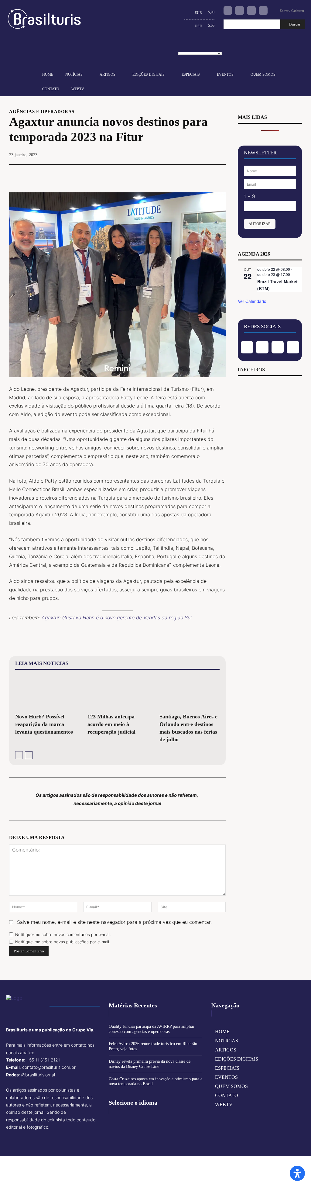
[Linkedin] (251, 10)
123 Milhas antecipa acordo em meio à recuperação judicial (111, 724)
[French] (193, 46)
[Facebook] (228, 10)
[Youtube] (263, 10)
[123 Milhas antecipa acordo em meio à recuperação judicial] (117, 692)
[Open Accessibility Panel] (297, 1173)
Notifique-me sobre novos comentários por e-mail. (63, 934)
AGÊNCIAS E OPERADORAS (41, 111)
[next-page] (28, 755)
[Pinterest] (191, 174)
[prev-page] (19, 755)
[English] (183, 46)
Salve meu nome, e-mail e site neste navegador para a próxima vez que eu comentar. (114, 922)
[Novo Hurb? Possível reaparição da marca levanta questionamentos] (45, 692)
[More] (219, 174)
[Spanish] (211, 46)
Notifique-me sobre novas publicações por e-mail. (62, 941)
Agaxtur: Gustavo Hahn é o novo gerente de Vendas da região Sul (117, 617)
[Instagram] (239, 10)
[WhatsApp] (205, 174)
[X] (177, 174)
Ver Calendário (252, 301)
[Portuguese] (202, 46)
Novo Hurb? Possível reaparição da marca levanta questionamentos (44, 724)
